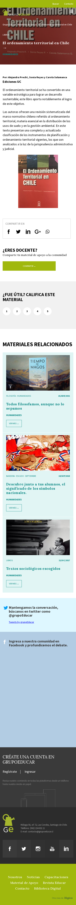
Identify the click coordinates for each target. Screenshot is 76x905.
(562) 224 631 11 (37, 828)
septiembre (30, 476)
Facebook (16, 645)
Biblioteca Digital (47, 888)
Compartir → (29, 266)
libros (6, 34)
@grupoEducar (21, 615)
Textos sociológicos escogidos (33, 568)
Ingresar (30, 772)
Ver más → (14, 423)
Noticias (33, 877)
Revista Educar (54, 883)
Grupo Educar (9, 24)
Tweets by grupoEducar (21, 622)
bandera (10, 476)
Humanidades (24, 396)
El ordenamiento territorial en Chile (55, 24)
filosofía (11, 396)
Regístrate (10, 772)
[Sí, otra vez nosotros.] (62, 893)
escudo (20, 476)
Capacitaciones (56, 877)
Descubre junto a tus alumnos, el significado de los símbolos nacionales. (35, 488)
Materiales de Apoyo (27, 24)
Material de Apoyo (24, 883)
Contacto (68, 3)
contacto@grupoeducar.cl (40, 831)
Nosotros (15, 877)
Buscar (55, 3)
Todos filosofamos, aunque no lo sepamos (35, 406)
